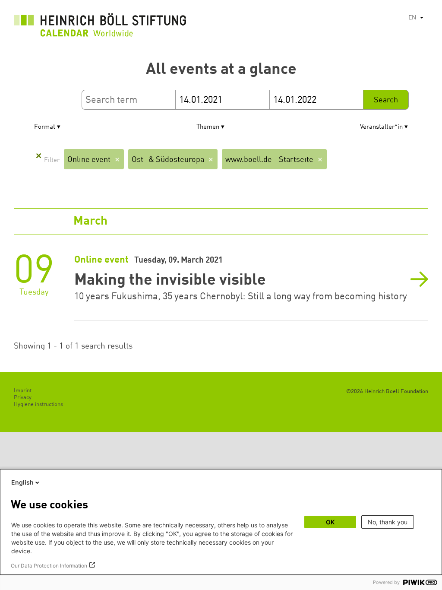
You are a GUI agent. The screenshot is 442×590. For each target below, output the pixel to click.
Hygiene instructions (38, 404)
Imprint (23, 390)
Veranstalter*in (381, 127)
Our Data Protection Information (49, 565)
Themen (207, 127)
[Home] (100, 27)
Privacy (23, 397)
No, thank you (387, 522)
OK (330, 522)
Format (44, 127)
